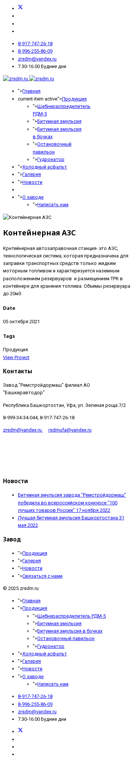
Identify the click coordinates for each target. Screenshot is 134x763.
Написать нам (52, 204)
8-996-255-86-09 (35, 51)
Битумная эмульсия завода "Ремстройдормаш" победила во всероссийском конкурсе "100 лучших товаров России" (72, 502)
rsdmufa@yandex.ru (70, 430)
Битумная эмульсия (59, 121)
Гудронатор (50, 159)
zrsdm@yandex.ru (37, 59)
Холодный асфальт (44, 167)
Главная (31, 91)
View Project (16, 357)
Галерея (31, 174)
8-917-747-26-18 (35, 43)
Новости (32, 182)
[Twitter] (20, 8)
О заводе (33, 197)
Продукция (74, 99)
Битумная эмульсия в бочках (69, 631)
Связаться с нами (42, 576)
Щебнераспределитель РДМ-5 (71, 616)
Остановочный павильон (66, 638)
